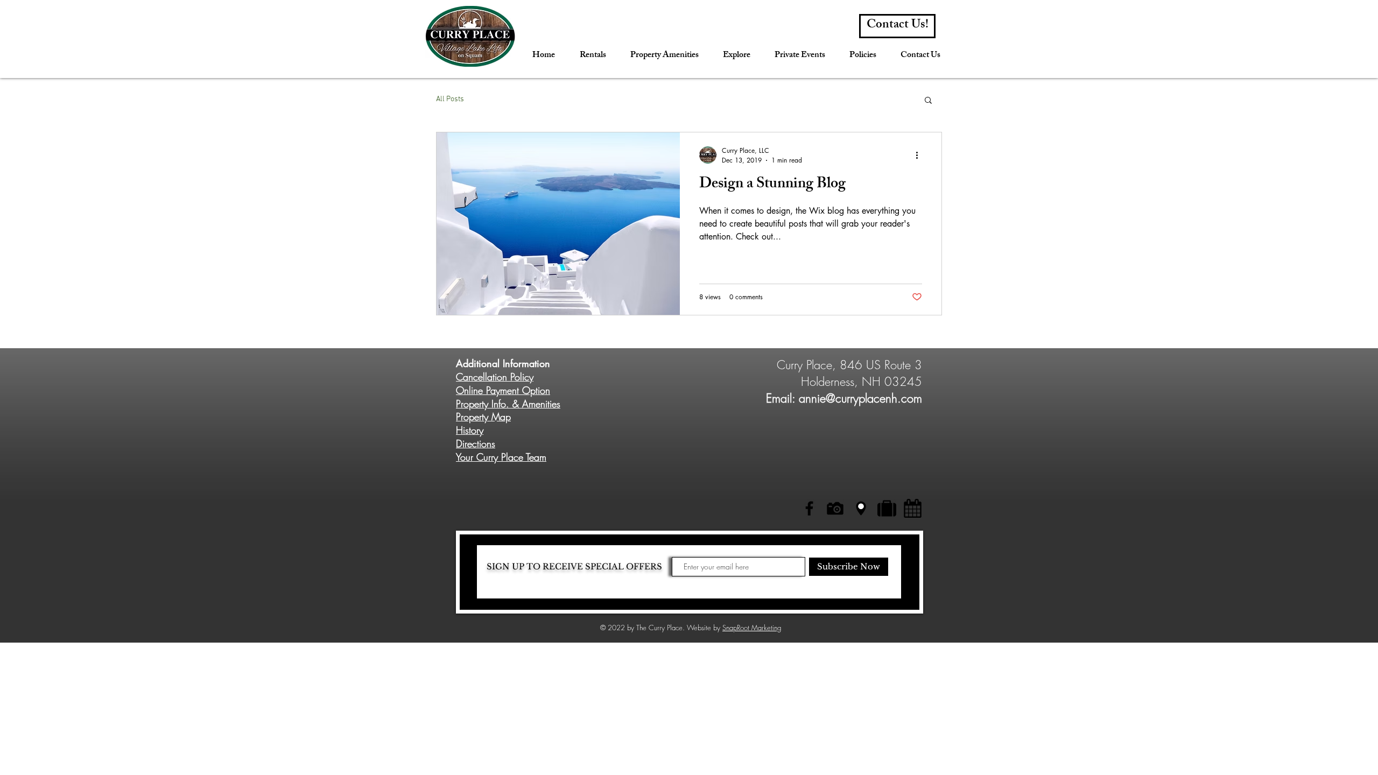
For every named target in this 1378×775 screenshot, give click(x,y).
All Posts (450, 99)
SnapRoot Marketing (751, 627)
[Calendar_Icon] (912, 508)
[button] (928, 101)
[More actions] (920, 155)
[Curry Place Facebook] (809, 508)
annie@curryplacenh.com (860, 398)
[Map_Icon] (861, 508)
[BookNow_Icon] (886, 508)
